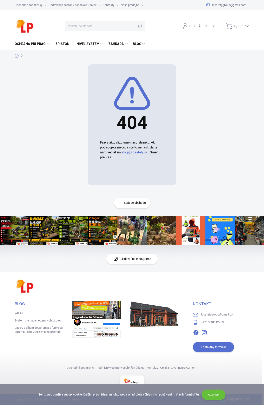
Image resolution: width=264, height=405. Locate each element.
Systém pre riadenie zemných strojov (38, 320)
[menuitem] (33, 44)
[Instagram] (204, 332)
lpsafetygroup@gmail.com (218, 314)
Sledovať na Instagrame (135, 258)
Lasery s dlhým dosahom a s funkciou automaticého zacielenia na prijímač (39, 329)
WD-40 (19, 313)
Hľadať (139, 26)
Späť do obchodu (135, 202)
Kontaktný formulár (213, 347)
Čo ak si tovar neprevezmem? (179, 367)
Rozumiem (213, 394)
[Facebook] (196, 332)
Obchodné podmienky (28, 5)
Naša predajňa (130, 5)
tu (197, 394)
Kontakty (108, 5)
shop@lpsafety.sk (134, 152)
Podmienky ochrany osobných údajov (73, 5)
